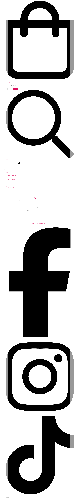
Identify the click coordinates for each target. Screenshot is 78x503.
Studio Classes (9, 173)
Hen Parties (9, 180)
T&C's (6, 188)
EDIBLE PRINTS (36, 223)
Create (10, 225)
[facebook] (40, 336)
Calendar (7, 183)
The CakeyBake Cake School (11, 175)
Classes (7, 172)
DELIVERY (45, 223)
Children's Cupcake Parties (11, 179)
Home (7, 171)
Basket (10, 88)
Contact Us (7, 191)
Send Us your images (10, 187)
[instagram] (40, 415)
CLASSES (33, 223)
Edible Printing (8, 176)
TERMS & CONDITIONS (41, 223)
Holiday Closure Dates (9, 184)
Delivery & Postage (8, 190)
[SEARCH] (19, 163)
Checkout (15, 88)
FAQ (6, 186)
